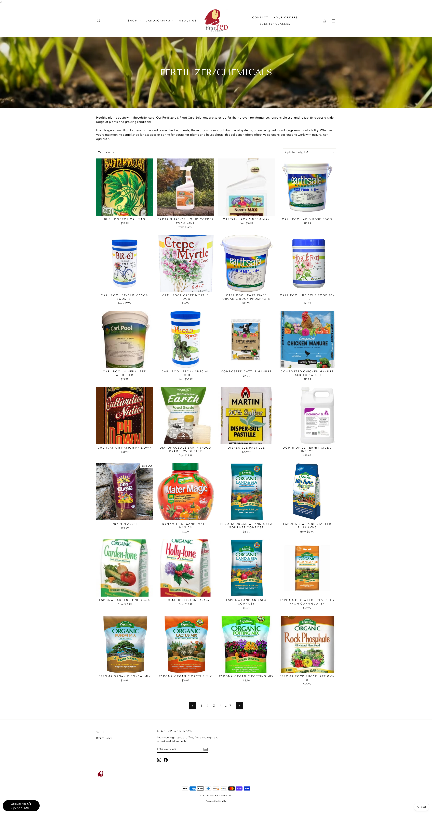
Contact (260, 17)
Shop (133, 20)
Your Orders (286, 17)
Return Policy (104, 737)
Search (100, 732)
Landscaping (158, 20)
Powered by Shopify (216, 801)
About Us (188, 20)
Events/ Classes (275, 23)
